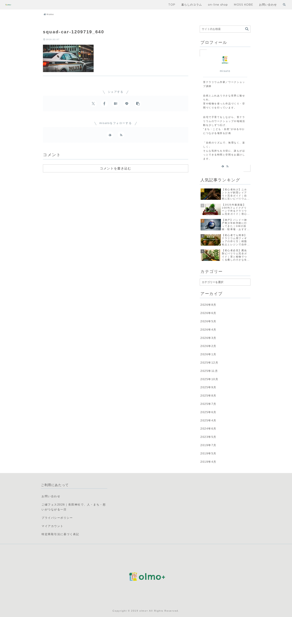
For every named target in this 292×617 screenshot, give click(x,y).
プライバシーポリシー (57, 517)
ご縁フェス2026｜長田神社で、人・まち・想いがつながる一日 (74, 507)
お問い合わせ (51, 496)
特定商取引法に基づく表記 (60, 534)
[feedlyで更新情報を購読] (110, 134)
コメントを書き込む (115, 168)
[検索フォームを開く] (284, 4)
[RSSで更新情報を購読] (121, 134)
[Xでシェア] (93, 103)
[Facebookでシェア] (104, 103)
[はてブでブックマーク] (115, 103)
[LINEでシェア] (126, 103)
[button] (138, 103)
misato (225, 71)
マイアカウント (53, 526)
